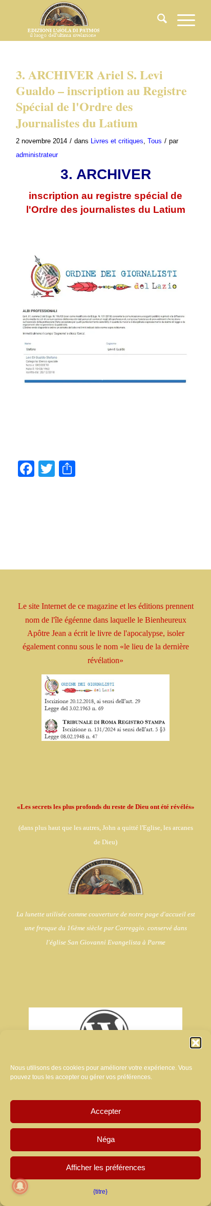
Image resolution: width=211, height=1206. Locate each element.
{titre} (100, 1191)
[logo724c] (87, 20)
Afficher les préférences (105, 1167)
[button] (196, 1043)
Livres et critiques (117, 141)
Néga (106, 1139)
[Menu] (181, 20)
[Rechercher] (157, 20)
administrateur (37, 155)
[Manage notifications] (20, 1186)
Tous (154, 141)
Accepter (106, 1111)
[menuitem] (157, 20)
